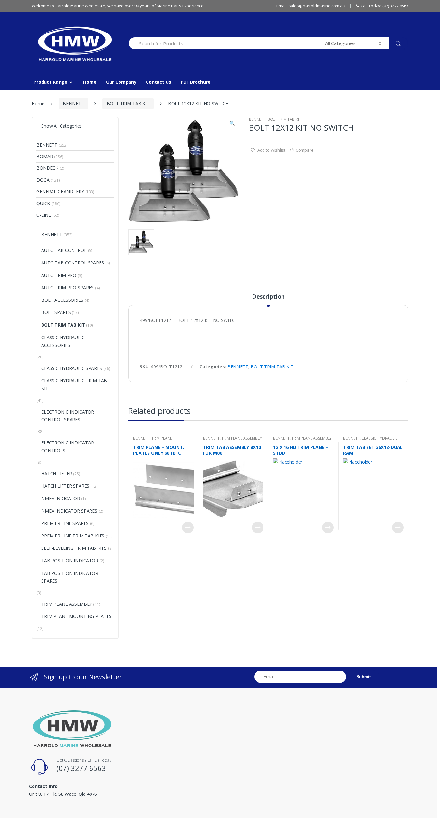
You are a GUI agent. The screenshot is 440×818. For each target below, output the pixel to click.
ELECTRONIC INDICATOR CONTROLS (67, 446)
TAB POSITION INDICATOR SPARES (69, 577)
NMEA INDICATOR (60, 498)
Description (268, 296)
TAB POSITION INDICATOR (69, 560)
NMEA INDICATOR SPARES (69, 511)
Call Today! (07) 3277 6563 (384, 6)
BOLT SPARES (56, 312)
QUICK (43, 203)
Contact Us (158, 82)
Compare (304, 150)
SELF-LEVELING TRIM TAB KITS (74, 548)
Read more (188, 527)
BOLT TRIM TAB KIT (128, 103)
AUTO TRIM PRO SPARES (67, 287)
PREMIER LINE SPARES (65, 523)
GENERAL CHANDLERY (60, 191)
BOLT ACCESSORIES (62, 300)
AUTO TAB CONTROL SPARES (72, 263)
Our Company (121, 82)
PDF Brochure (196, 82)
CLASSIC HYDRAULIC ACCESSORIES (63, 341)
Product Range (50, 82)
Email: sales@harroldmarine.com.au (310, 6)
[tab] (268, 299)
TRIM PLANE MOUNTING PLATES (152, 440)
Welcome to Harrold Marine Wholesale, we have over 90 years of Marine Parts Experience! (118, 6)
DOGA (42, 180)
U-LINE (43, 215)
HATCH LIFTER (56, 474)
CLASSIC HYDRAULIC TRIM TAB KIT (370, 440)
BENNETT (73, 103)
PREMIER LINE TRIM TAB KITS (72, 536)
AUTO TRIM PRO (58, 275)
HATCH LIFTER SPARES (65, 486)
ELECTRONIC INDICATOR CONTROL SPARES (67, 416)
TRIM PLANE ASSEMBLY (241, 438)
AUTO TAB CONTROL (64, 250)
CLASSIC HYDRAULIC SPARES (71, 368)
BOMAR (44, 156)
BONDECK (47, 168)
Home (89, 82)
